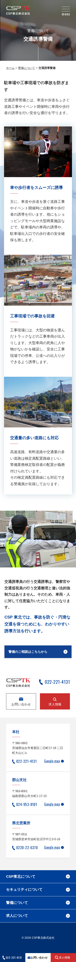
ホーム (10, 68)
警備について (26, 68)
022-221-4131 (57, 682)
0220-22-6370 (27, 847)
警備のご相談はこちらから (28, 651)
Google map (52, 761)
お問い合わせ (21, 704)
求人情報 (54, 704)
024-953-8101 (26, 804)
